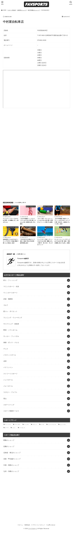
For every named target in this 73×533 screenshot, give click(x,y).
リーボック (22, 427)
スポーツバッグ (8, 405)
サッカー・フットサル (11, 336)
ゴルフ (5, 305)
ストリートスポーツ (10, 373)
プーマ (6, 427)
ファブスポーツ (32, 528)
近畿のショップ (8, 446)
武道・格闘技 (8, 299)
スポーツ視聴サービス (11, 411)
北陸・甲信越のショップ (12, 459)
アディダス (17, 424)
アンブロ (26, 424)
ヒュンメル (63, 424)
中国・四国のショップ (11, 465)
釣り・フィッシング (10, 280)
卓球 (5, 361)
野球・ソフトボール (10, 330)
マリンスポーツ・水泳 (11, 286)
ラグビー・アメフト (10, 392)
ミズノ (14, 427)
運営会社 (27, 525)
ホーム (21, 525)
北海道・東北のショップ (12, 452)
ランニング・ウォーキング (12, 317)
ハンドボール (8, 380)
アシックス (8, 424)
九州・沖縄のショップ (11, 471)
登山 (5, 398)
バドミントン (8, 367)
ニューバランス (52, 424)
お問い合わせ (51, 525)
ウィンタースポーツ (10, 292)
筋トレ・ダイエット (10, 311)
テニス (5, 349)
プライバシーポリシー (39, 525)
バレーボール (8, 386)
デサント (34, 424)
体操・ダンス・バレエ (11, 342)
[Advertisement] (36, 127)
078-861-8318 (41, 40)
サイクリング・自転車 (11, 324)
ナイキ (42, 424)
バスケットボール (9, 355)
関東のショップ (8, 440)
